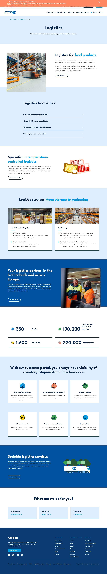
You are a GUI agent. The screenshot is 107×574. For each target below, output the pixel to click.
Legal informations (39, 564)
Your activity (51, 12)
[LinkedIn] (18, 555)
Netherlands (13, 19)
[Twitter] (13, 555)
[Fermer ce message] (99, 2)
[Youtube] (9, 555)
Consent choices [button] (22, 564)
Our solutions (61, 12)
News (95, 12)
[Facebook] (22, 555)
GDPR (30, 564)
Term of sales (11, 564)
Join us (101, 12)
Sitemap (48, 564)
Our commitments (82, 12)
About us (71, 12)
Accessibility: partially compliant (62, 564)
